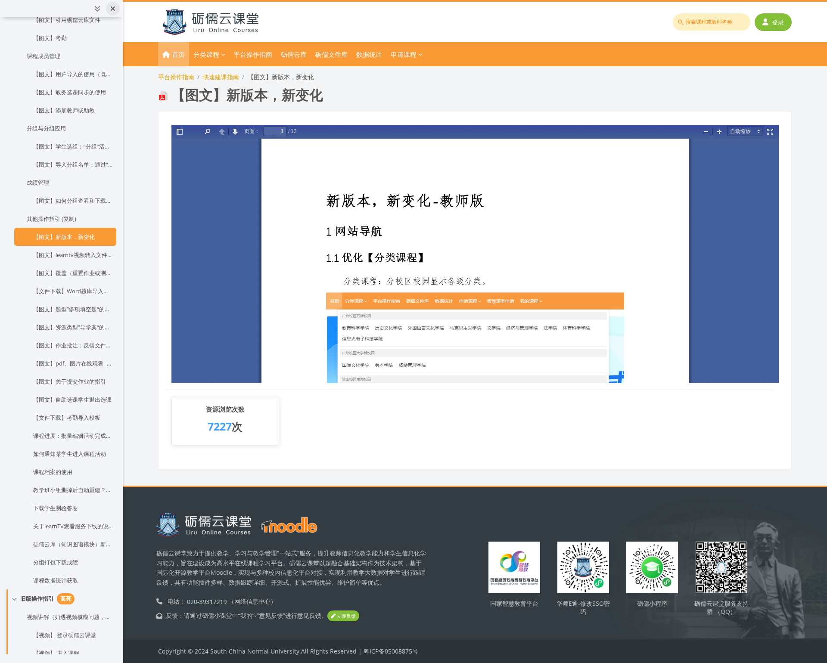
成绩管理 (38, 182)
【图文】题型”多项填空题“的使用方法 (73, 309)
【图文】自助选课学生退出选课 (72, 399)
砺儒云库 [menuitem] (294, 54)
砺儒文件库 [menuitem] (331, 54)
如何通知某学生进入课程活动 (69, 454)
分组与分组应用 (46, 128)
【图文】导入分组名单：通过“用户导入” (73, 164)
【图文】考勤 (50, 38)
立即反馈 (346, 616)
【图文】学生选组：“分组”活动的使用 (73, 146)
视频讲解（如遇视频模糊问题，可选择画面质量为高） (70, 617)
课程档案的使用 (52, 472)
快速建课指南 (221, 77)
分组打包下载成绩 (55, 562)
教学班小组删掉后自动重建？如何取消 (73, 490)
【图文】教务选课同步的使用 (69, 92)
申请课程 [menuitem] (404, 54)
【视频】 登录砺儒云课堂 (64, 635)
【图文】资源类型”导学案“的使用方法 (73, 327)
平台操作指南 (176, 77)
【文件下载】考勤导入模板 (66, 417)
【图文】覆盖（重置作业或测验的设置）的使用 (73, 273)
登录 (778, 22)
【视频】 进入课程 (56, 653)
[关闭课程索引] (113, 8)
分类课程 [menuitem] (206, 54)
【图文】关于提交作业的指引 (69, 381)
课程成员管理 (43, 56)
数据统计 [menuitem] (369, 54)
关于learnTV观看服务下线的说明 (73, 526)
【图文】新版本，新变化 (64, 237)
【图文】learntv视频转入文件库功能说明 (73, 255)
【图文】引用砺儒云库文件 (66, 20)
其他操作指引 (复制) (51, 219)
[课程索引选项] (97, 8)
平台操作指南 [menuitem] (252, 54)
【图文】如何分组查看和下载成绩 (73, 200)
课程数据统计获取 (55, 580)
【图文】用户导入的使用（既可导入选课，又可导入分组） (73, 74)
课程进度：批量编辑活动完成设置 (73, 436)
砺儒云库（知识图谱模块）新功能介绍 (73, 544)
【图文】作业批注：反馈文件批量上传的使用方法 (73, 345)
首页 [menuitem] (178, 54)
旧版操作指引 (37, 598)
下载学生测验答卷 (55, 508)
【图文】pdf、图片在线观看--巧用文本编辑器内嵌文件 (73, 363)
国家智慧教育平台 (514, 603)
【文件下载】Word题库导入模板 (73, 291)
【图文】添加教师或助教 (64, 110)
